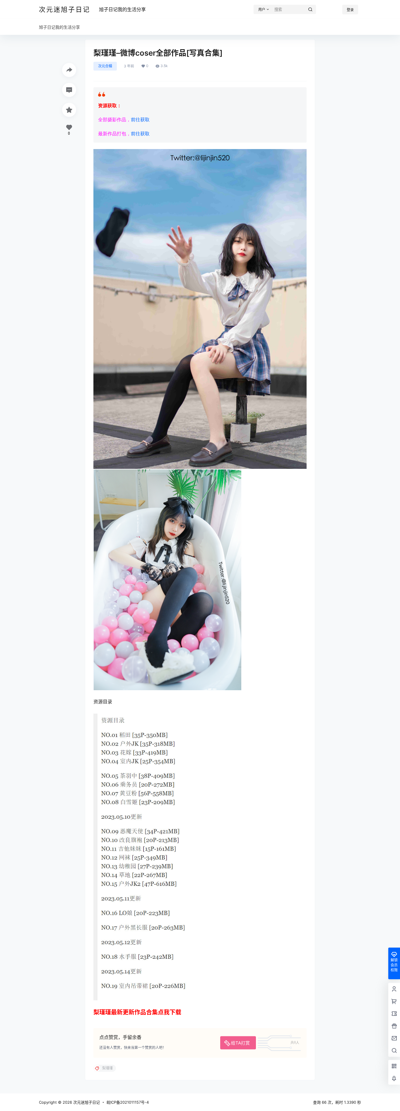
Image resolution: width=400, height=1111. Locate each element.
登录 (350, 10)
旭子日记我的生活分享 (122, 9)
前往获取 (140, 119)
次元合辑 (105, 66)
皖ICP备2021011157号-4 (128, 1102)
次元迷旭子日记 (86, 1102)
